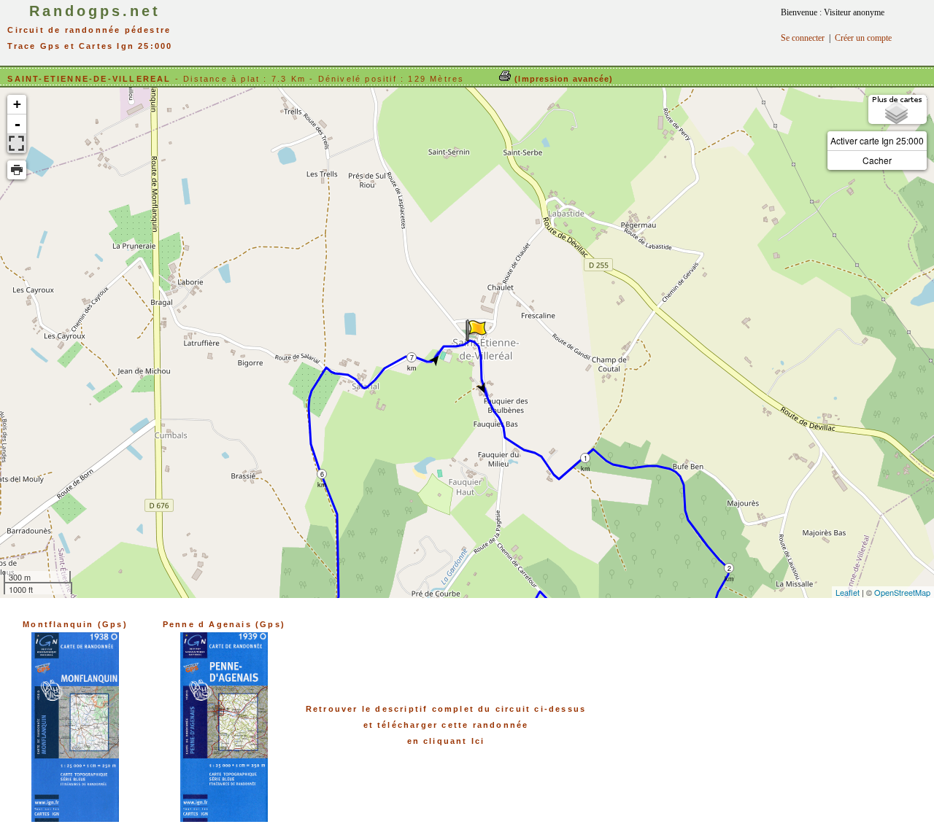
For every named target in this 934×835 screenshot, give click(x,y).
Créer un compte (863, 38)
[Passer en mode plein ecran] (16, 143)
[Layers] (897, 109)
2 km (729, 568)
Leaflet (847, 592)
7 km (412, 357)
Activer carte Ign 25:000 (877, 140)
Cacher (877, 160)
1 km (585, 458)
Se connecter (803, 38)
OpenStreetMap (902, 592)
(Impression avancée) (562, 78)
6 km (322, 474)
